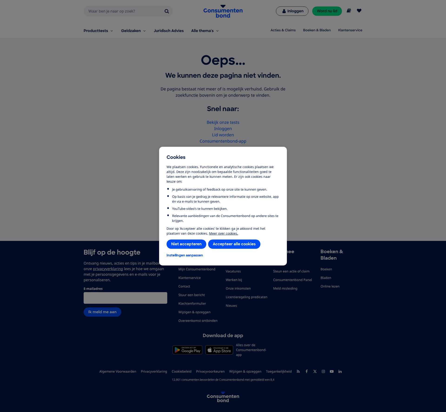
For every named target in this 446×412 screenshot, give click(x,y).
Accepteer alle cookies (234, 244)
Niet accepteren (186, 244)
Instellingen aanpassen (185, 255)
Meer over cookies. (223, 233)
